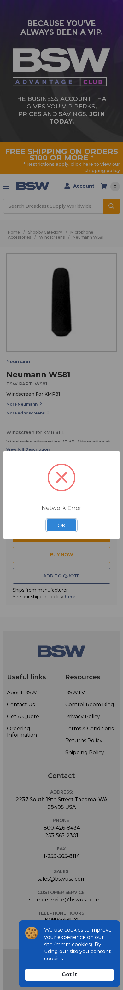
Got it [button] (69, 974)
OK (61, 525)
